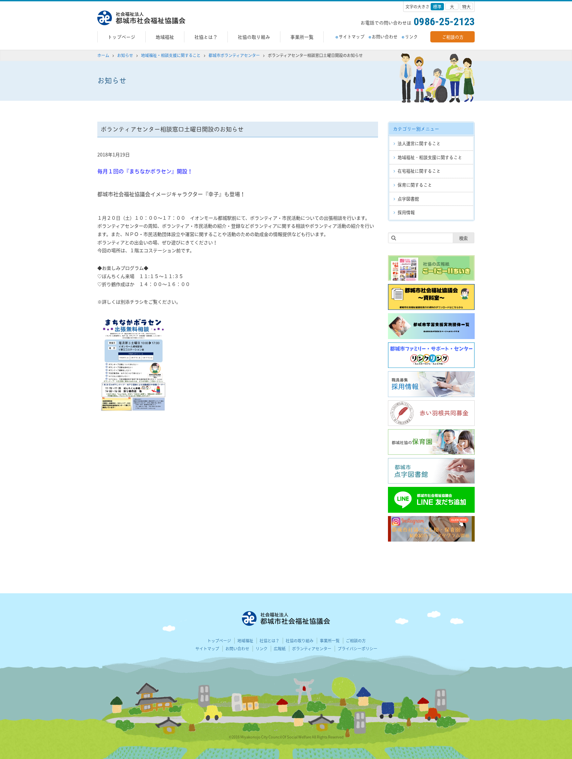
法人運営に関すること (419, 143)
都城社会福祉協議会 (141, 18)
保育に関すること (415, 184)
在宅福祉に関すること (419, 170)
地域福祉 (165, 36)
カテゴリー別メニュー (416, 128)
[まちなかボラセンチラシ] (97, 364)
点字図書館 (408, 198)
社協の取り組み (254, 36)
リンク (411, 36)
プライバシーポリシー (357, 649)
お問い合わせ (385, 36)
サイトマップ (351, 36)
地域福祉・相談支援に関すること (430, 157)
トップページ (121, 36)
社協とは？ (205, 36)
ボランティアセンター (311, 649)
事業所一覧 (301, 36)
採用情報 (406, 212)
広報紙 (280, 649)
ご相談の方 (452, 36)
